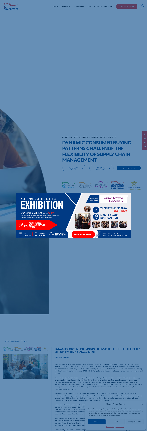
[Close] (127, 196)
